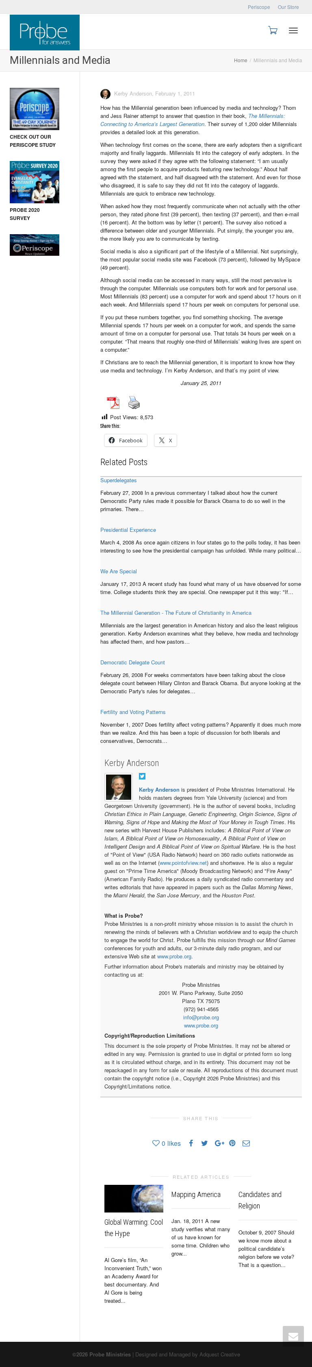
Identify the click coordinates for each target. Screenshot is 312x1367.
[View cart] (272, 29)
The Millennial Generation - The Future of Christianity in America (175, 612)
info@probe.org (201, 1017)
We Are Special (118, 571)
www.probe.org (174, 956)
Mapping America (196, 1194)
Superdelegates (118, 480)
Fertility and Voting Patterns (133, 712)
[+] (133, 1198)
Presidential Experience (128, 529)
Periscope (259, 6)
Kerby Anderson (131, 763)
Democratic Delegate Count (132, 662)
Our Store (288, 6)
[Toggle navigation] (293, 30)
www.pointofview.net (183, 862)
